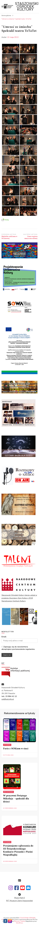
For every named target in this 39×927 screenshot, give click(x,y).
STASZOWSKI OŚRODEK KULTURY (26, 6)
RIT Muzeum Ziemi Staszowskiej (19, 900)
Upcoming (7, 745)
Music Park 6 (19, 898)
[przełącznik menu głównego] (3, 6)
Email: (4, 636)
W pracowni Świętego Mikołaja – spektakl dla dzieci (16, 798)
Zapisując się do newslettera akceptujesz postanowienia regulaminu (18, 648)
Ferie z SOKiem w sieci (15, 748)
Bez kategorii (8, 792)
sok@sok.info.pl (8, 699)
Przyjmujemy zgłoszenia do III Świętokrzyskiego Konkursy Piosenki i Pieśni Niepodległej (18, 850)
